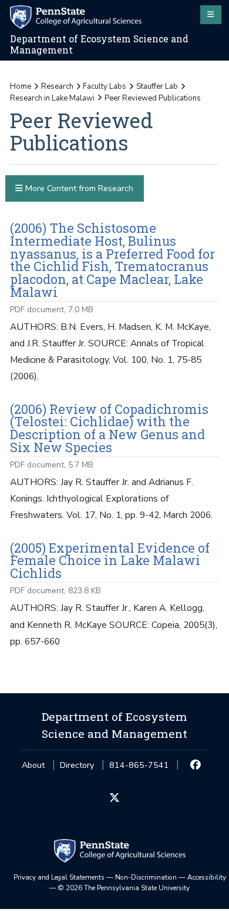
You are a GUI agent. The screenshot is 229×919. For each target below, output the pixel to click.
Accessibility (206, 877)
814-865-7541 (139, 769)
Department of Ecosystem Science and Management (99, 44)
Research (57, 86)
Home (20, 86)
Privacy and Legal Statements (59, 877)
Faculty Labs (104, 86)
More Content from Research (78, 188)
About (33, 765)
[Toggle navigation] (210, 14)
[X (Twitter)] (114, 798)
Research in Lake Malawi (52, 98)
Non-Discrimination (146, 877)
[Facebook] (195, 765)
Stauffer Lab (157, 86)
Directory (77, 765)
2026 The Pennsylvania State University (124, 888)
